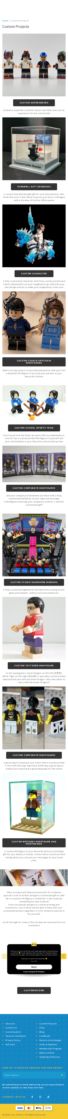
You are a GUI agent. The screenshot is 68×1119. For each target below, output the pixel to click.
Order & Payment (48, 1044)
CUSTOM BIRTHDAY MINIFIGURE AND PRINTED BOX (34, 845)
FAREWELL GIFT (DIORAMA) (34, 189)
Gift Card (10, 1044)
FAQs (42, 1028)
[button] (63, 959)
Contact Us (11, 1028)
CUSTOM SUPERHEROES (34, 105)
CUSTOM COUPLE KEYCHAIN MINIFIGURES (34, 365)
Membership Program (50, 1049)
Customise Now (34, 993)
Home (5, 23)
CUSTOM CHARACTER (34, 276)
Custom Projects (48, 1023)
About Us (10, 1023)
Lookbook (44, 1036)
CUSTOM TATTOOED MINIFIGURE (34, 668)
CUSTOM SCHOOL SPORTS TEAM (34, 430)
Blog (41, 1032)
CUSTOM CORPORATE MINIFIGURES (34, 491)
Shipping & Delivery (49, 1057)
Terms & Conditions (15, 1036)
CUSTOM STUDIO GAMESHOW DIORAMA (34, 585)
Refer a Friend (46, 1053)
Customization (13, 1032)
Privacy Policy (12, 1040)
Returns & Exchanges (50, 1040)
